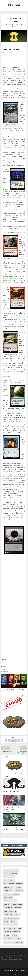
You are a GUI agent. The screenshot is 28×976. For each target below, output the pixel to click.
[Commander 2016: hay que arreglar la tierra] (14, 765)
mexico (18, 914)
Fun (5, 894)
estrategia (19, 890)
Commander (14, 873)
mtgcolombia (8, 928)
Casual (6, 870)
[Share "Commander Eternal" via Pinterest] (15, 740)
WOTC (21, 942)
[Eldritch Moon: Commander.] (14, 783)
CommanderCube (9, 884)
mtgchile (15, 925)
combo (6, 873)
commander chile (9, 880)
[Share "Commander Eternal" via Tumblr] (12, 740)
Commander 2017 (5, 731)
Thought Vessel (10, 195)
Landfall (16, 894)
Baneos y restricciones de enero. (9, 711)
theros (15, 942)
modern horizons (9, 918)
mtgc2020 (13, 921)
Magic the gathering (10, 911)
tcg (10, 942)
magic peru (17, 908)
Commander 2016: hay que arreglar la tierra (14, 773)
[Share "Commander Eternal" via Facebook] (6, 740)
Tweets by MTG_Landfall (8, 863)
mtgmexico (16, 932)
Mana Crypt (21, 462)
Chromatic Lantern (7, 371)
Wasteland (22, 119)
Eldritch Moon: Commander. (11, 791)
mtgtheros (7, 938)
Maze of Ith (21, 356)
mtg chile (7, 925)
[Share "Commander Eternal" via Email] (18, 740)
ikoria (10, 894)
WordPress (14, 972)
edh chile (18, 887)
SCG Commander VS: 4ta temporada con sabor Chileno (13, 690)
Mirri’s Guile (13, 410)
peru (5, 942)
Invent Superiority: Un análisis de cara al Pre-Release (12, 808)
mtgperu (14, 935)
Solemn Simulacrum (15, 274)
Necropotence (6, 204)
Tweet (4, 666)
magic (10, 897)
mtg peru (6, 935)
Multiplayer (16, 938)
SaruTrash (8, 641)
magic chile (7, 904)
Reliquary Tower (21, 195)
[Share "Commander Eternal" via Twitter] (9, 740)
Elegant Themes (13, 970)
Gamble (5, 302)
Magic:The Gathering (10, 901)
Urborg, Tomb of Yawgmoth (11, 369)
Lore (5, 897)
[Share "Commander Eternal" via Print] (21, 740)
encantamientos (9, 890)
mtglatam (17, 928)
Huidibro (12, 24)
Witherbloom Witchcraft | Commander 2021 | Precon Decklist (13, 828)
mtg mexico (7, 932)
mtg (18, 918)
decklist (6, 887)
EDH (12, 887)
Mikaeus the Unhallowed (9, 278)
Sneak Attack (22, 234)
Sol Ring (21, 484)
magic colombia (17, 904)
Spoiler (14, 26)
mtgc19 (6, 921)
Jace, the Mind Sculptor (13, 138)
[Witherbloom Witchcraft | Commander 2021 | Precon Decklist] (14, 819)
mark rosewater (9, 914)
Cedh (11, 870)
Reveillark (5, 274)
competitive (19, 884)
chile (16, 870)
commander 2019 (9, 877)
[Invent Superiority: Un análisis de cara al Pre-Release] (14, 800)
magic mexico (8, 908)
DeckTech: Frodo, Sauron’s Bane (13, 576)
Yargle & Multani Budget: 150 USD (13, 610)
